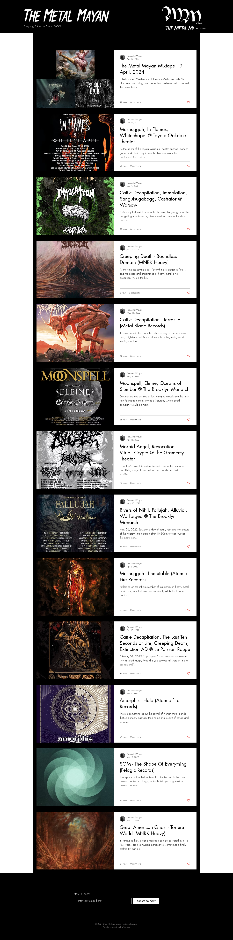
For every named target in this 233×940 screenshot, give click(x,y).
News (55, 40)
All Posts (40, 40)
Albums (87, 40)
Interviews (70, 40)
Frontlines (103, 40)
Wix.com (126, 926)
